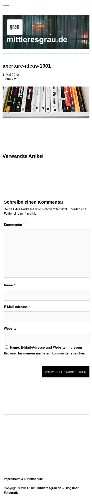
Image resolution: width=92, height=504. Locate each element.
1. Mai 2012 (11, 74)
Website (10, 328)
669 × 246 (12, 79)
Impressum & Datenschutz (23, 478)
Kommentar (14, 224)
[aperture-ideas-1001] (46, 116)
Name (9, 284)
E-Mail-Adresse (17, 306)
